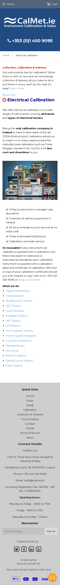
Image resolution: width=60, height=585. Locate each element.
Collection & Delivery (30, 414)
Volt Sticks (12, 350)
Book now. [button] (9, 94)
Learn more (16, 88)
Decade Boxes (15, 345)
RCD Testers (13, 305)
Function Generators (19, 340)
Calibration (30, 409)
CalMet (33, 560)
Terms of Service (30, 432)
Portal (30, 428)
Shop (30, 400)
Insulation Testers (17, 315)
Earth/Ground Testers (19, 360)
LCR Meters (13, 325)
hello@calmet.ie (34, 480)
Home (5, 55)
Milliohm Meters (16, 355)
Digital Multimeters (18, 290)
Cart (55, 4)
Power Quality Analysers (21, 335)
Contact (30, 423)
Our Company (30, 419)
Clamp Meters (15, 295)
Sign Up (51, 531)
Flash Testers (14, 365)
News (30, 437)
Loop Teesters (15, 310)
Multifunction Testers (19, 300)
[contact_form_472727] (52, 577)
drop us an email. (29, 279)
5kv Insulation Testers (19, 330)
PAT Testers (13, 320)
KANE (30, 405)
